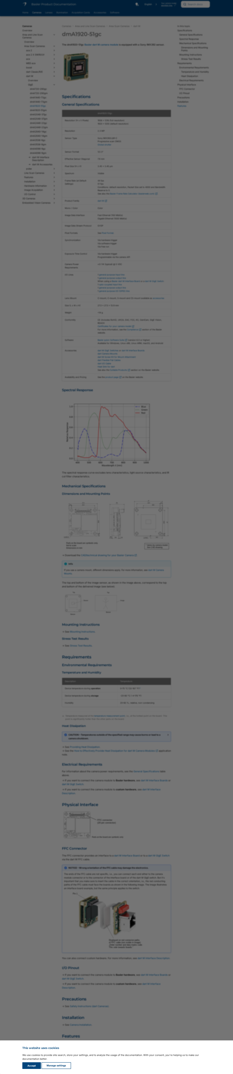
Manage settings (56, 1065)
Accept (31, 1065)
